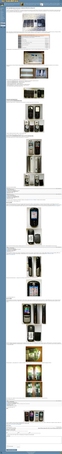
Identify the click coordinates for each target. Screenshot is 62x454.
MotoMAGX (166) (2, 18)
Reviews (10, 425)
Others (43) (1, 19)
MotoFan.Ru (56, 204)
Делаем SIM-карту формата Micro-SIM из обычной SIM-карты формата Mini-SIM (50, 427)
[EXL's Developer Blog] (10, 1)
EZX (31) (1, 15)
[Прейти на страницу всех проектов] (61, 4)
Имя (7, 432)
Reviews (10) (2, 20)
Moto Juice (32, 453)
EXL (33, 452)
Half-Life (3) (1, 16)
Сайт (29, 432)
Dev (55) (1, 13)
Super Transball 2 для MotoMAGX (11, 427)
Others (7, 425)
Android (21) (2, 12)
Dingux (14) (1, 14)
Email (19, 432)
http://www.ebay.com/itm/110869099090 (16, 424)
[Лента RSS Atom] (1, 452)
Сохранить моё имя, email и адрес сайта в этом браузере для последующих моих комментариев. (20, 434)
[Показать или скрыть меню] (61, 1)
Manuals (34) (2, 17)
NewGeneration (31, 199)
